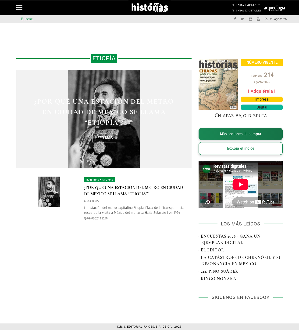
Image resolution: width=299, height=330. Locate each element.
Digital (261, 107)
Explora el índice (240, 148)
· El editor (211, 250)
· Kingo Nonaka (217, 278)
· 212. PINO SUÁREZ (218, 271)
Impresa (262, 99)
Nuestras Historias (99, 179)
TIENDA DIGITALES (247, 11)
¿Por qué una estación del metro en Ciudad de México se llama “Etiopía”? (104, 112)
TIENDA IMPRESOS (246, 6)
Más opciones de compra (240, 134)
